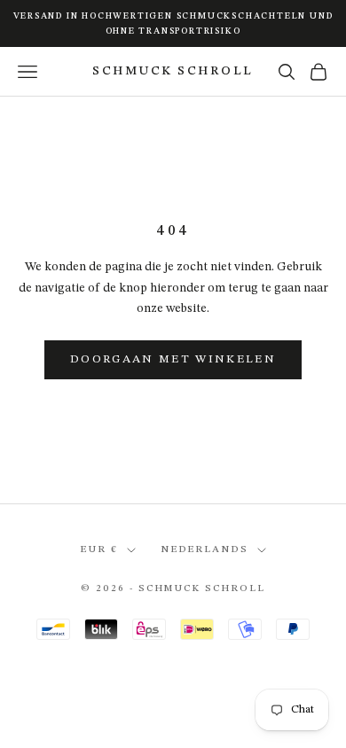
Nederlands (205, 550)
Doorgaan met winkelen (173, 359)
